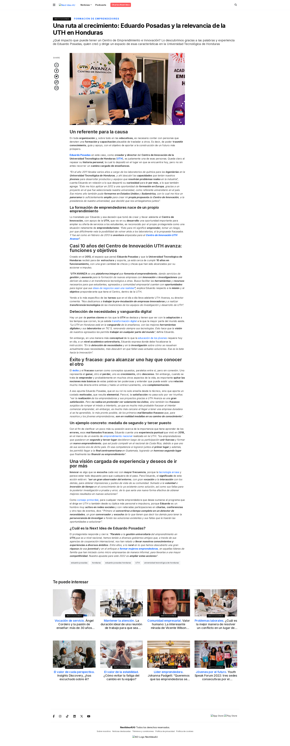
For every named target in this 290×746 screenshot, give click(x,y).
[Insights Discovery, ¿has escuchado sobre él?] (74, 654)
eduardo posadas (79, 563)
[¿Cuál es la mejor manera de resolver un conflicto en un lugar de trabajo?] (216, 602)
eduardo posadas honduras (118, 563)
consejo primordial (87, 499)
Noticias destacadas (121, 731)
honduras (96, 563)
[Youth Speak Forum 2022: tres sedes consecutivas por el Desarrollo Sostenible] (216, 654)
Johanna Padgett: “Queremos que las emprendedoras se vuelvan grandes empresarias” (169, 679)
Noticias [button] (85, 4)
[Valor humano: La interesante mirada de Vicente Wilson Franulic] (168, 602)
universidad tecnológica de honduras (161, 563)
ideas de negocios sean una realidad (113, 288)
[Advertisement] (216, 98)
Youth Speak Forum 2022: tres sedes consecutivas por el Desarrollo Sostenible (216, 677)
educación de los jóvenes (152, 338)
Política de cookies (184, 731)
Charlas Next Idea (121, 5)
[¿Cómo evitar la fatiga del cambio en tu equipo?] (121, 654)
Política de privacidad (165, 731)
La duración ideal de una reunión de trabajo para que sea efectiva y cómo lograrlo (121, 626)
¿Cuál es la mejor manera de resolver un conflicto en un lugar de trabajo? (216, 626)
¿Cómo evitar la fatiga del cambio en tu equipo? (121, 675)
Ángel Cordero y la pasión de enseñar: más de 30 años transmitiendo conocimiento (74, 626)
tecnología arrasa (169, 472)
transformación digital (124, 321)
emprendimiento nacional (117, 436)
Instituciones (61, 19)
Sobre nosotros (104, 731)
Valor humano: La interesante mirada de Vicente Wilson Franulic (168, 626)
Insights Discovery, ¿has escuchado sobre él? (74, 675)
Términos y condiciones (143, 731)
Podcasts (100, 4)
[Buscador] (235, 5)
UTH (137, 563)
